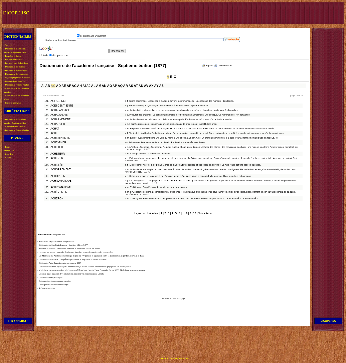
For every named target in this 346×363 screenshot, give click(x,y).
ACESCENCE (58, 101)
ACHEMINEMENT (61, 138)
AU (141, 85)
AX (151, 85)
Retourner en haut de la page (173, 298)
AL (93, 85)
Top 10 (209, 65)
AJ (88, 85)
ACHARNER (57, 124)
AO (109, 85)
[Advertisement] (269, 12)
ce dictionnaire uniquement (93, 36)
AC (53, 85)
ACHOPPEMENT (60, 169)
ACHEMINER (58, 142)
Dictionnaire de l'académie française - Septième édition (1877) (102, 65)
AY (156, 85)
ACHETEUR (57, 153)
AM (98, 85)
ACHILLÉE (56, 165)
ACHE (54, 133)
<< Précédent (151, 213)
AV (146, 85)
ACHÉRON (56, 198)
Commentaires (225, 65)
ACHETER (56, 147)
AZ (161, 85)
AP (115, 85)
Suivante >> (205, 213)
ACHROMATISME (61, 187)
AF (69, 85)
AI (84, 85)
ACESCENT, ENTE (61, 105)
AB (47, 85)
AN (104, 85)
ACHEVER (56, 158)
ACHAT (54, 128)
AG (74, 85)
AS (131, 85)
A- (43, 85)
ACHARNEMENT (60, 119)
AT (136, 85)
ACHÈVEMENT (59, 192)
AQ (120, 85)
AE (63, 85)
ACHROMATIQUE (60, 180)
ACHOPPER (57, 176)
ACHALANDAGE (60, 110)
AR (125, 85)
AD (58, 85)
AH (79, 85)
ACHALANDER (59, 115)
